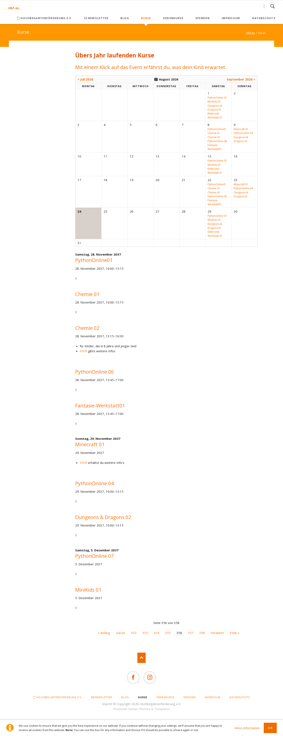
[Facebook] (133, 677)
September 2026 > (241, 79)
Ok (270, 728)
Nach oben (141, 658)
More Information (247, 728)
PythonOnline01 (94, 260)
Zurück (120, 633)
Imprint (107, 704)
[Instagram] (150, 677)
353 (145, 633)
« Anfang (104, 633)
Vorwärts (217, 633)
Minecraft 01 (90, 444)
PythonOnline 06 (94, 371)
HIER (83, 351)
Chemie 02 (87, 327)
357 (191, 633)
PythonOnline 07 (94, 555)
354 (156, 633)
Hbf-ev (13, 8)
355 (168, 633)
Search (272, 6)
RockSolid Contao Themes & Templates (141, 709)
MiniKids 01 (88, 589)
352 (134, 633)
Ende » (234, 633)
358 (202, 633)
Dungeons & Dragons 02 (103, 517)
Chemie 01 (87, 294)
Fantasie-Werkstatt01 (100, 405)
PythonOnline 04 (94, 483)
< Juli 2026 (85, 79)
